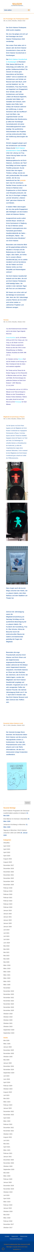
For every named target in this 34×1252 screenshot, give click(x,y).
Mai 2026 (6, 962)
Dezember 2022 (8, 878)
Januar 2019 (7, 910)
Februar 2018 (7, 888)
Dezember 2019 (8, 868)
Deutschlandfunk (11, 337)
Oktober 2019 (7, 1017)
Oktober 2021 (7, 1023)
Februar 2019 (7, 891)
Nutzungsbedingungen (16, 1238)
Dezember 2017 (8, 865)
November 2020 (8, 994)
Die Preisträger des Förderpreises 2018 (15, 18)
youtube (23, 180)
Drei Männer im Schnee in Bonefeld (15, 819)
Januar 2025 (7, 923)
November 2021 (8, 997)
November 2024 (8, 1004)
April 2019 (6, 846)
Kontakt (7, 1236)
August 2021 (7, 859)
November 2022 (8, 1001)
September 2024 (8, 1033)
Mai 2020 (6, 949)
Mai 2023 (6, 955)
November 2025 (8, 1010)
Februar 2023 (7, 904)
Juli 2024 (6, 939)
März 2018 (6, 965)
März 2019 (6, 968)
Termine (6, 320)
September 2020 (8, 1030)
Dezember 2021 (8, 875)
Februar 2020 (7, 894)
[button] (3, 1249)
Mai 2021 (6, 952)
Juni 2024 (6, 943)
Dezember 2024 (8, 881)
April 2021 (6, 849)
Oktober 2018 (21, 20)
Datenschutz (23, 1236)
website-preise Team (15, 1244)
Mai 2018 (6, 946)
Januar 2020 (7, 913)
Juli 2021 (6, 933)
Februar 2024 (7, 907)
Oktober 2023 (7, 1026)
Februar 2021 (7, 897)
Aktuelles (14, 20)
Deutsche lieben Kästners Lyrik (13, 723)
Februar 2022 (7, 901)
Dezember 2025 (8, 884)
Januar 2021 (7, 917)
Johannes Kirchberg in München (14, 824)
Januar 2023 (7, 920)
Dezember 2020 (8, 872)
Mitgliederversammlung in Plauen (14, 417)
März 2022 (6, 978)
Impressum (15, 1236)
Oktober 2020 (7, 1020)
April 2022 (6, 852)
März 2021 (6, 975)
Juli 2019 (6, 930)
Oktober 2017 (7, 1227)
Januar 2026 (7, 926)
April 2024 (6, 855)
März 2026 (6, 984)
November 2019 (8, 991)
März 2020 (6, 972)
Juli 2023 (6, 936)
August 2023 (7, 862)
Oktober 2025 (7, 1056)
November (6, 988)
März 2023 (6, 981)
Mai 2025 (6, 959)
